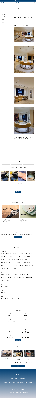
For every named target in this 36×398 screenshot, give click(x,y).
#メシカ (25, 167)
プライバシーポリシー (11, 392)
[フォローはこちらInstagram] (16, 387)
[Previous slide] (2, 177)
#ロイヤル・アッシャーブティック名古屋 (7, 165)
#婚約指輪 (15, 165)
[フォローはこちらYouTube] (19, 387)
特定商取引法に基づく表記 (19, 392)
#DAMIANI (13, 167)
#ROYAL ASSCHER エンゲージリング (16, 164)
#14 (10, 167)
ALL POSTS (4, 14)
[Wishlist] (34, 2)
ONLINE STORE (18, 340)
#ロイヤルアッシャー (31, 164)
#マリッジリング (25, 164)
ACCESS (13, 389)
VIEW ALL (18, 191)
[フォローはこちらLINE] (21, 387)
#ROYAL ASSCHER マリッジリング (29, 165)
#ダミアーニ (17, 167)
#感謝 (18, 165)
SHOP (14, 366)
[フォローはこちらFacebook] (14, 387)
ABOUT (22, 366)
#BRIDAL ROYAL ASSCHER (6, 164)
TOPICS (15, 14)
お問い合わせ (26, 392)
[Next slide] (33, 177)
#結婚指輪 (21, 165)
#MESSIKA (21, 167)
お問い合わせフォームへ (18, 237)
